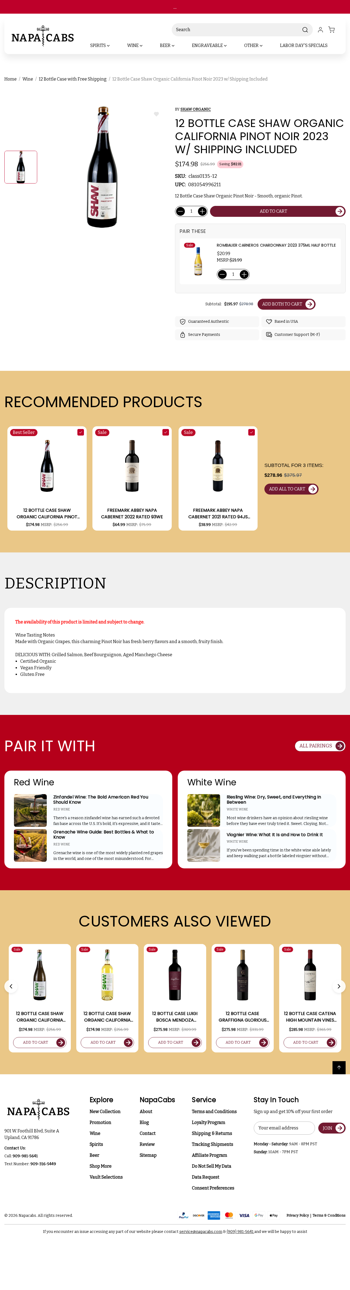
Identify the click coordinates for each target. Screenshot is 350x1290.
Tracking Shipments (212, 1144)
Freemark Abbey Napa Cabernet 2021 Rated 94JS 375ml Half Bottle (218, 513)
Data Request (205, 1177)
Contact (148, 1133)
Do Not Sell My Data (211, 1166)
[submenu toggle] (113, 45)
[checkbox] (80, 432)
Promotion (100, 1122)
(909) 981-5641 (240, 1231)
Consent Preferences (213, 1188)
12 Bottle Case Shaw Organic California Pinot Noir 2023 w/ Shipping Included (47, 513)
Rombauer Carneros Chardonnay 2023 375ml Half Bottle (276, 245)
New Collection (105, 1111)
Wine (95, 1133)
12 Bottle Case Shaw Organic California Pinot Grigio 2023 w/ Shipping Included (107, 1016)
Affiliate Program (209, 1155)
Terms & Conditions (329, 1215)
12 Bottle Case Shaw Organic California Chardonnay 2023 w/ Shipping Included (40, 1016)
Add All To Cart (287, 489)
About (146, 1111)
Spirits (96, 1144)
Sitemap (148, 1155)
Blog (144, 1122)
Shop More (101, 1166)
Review (147, 1144)
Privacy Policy (298, 1215)
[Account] (320, 29)
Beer (94, 1155)
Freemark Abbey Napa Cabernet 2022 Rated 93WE (132, 513)
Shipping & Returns (212, 1133)
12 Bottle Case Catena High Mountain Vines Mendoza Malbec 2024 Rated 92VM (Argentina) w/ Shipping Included (310, 1016)
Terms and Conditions (214, 1111)
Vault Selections (106, 1177)
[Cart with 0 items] (334, 29)
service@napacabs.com (200, 1231)
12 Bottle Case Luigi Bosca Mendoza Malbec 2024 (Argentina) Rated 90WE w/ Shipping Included (174, 1016)
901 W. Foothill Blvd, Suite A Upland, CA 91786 (32, 1134)
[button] (11, 986)
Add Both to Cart (282, 304)
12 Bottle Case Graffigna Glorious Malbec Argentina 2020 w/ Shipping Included (243, 1016)
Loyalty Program (208, 1122)
